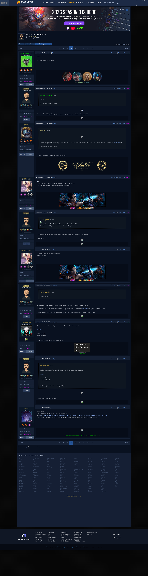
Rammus (76, 485)
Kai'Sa (48, 477)
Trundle (103, 469)
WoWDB (63, 537)
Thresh (103, 466)
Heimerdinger (51, 458)
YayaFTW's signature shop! (43, 44)
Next (126, 48)
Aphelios (21, 472)
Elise (34, 471)
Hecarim (35, 491)
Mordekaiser (63, 488)
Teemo (103, 465)
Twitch (103, 474)
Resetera (51, 536)
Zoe (116, 485)
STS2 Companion (79, 541)
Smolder (90, 483)
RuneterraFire (39, 541)
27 (87, 48)
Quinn (75, 482)
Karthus (49, 482)
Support (94, 547)
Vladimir (103, 491)
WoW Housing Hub (66, 539)
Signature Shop (79, 82)
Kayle (48, 487)
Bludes (26, 124)
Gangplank (36, 482)
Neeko (76, 463)
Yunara (117, 472)
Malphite (62, 477)
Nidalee (76, 465)
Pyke (75, 479)
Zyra (116, 487)
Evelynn (35, 472)
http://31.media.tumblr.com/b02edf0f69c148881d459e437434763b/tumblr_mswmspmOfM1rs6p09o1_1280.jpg (74, 415)
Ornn (75, 474)
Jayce (48, 471)
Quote (120, 53)
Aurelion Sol (22, 476)
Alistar (21, 465)
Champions (62, 3)
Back (21, 48)
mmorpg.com (78, 532)
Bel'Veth (21, 482)
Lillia (61, 468)
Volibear (117, 458)
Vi (101, 487)
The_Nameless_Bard (26, 53)
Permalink (114, 53)
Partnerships (86, 547)
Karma (48, 480)
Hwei (48, 460)
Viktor (103, 490)
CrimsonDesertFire (92, 532)
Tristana (103, 468)
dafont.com (117, 142)
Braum (21, 487)
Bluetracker (77, 534)
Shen (89, 474)
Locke (62, 471)
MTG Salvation (65, 534)
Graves (35, 488)
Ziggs (116, 482)
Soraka (90, 487)
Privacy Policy (61, 547)
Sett (89, 471)
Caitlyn (21, 490)
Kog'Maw (62, 461)
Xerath (117, 465)
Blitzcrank (22, 483)
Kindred (62, 458)
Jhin (48, 472)
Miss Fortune (64, 487)
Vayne (103, 480)
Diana (34, 465)
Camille (21, 491)
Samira (90, 465)
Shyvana (90, 476)
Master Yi (63, 482)
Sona (89, 485)
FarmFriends (52, 537)
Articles (100, 547)
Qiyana (76, 480)
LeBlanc (62, 463)
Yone (116, 469)
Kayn (48, 488)
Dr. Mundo (36, 466)
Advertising (69, 547)
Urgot (103, 477)
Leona (62, 466)
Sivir (89, 480)
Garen (35, 483)
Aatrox (21, 458)
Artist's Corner (30, 44)
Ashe (20, 474)
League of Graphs (40, 534)
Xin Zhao (117, 466)
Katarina (49, 485)
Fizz (34, 479)
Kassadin (49, 483)
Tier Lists (79, 3)
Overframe (77, 539)
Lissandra (63, 469)
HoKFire (89, 534)
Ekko (34, 469)
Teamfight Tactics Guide (74, 496)
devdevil (26, 408)
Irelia (48, 463)
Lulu (61, 474)
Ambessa (22, 466)
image (39, 329)
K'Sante (49, 476)
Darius (35, 463)
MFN (5, 3)
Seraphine (90, 469)
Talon (103, 461)
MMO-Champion (66, 541)
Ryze (89, 463)
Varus (103, 479)
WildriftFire (38, 539)
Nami (75, 458)
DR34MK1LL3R (26, 322)
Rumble (90, 461)
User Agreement (51, 547)
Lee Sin (62, 465)
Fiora (34, 477)
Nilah (75, 466)
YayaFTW (33, 36)
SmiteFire (51, 532)
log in (26, 447)
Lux (61, 476)
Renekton (76, 491)
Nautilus (76, 461)
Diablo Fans (77, 537)
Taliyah (103, 460)
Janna (48, 466)
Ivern (48, 465)
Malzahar (63, 479)
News (99, 3)
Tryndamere (104, 471)
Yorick (116, 471)
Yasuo (116, 468)
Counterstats (39, 537)
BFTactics (64, 532)
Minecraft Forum (66, 536)
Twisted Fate (104, 472)
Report (54, 53)
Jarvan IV (49, 468)
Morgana (62, 490)
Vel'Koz (103, 483)
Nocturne (76, 468)
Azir (20, 479)
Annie (21, 471)
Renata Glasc (77, 490)
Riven (89, 460)
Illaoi (48, 461)
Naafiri (62, 491)
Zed (116, 479)
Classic (71, 3)
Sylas (89, 490)
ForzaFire (51, 539)
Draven (35, 468)
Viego (103, 488)
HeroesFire (51, 541)
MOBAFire (38, 532)
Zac (116, 477)
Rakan (75, 483)
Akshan (21, 463)
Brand (21, 485)
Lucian (62, 472)
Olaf (75, 471)
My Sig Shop (82, 353)
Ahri (20, 460)
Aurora (21, 477)
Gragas (35, 487)
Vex (102, 485)
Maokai (62, 480)
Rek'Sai (76, 487)
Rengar (90, 458)
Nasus (76, 460)
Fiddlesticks (36, 476)
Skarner (90, 482)
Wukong (117, 461)
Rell (75, 488)
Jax (47, 469)
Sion (89, 479)
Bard (20, 480)
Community (90, 3)
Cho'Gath (35, 460)
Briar (20, 488)
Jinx (48, 474)
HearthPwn (77, 536)
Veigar (103, 482)
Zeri (116, 480)
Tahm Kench (104, 458)
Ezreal (35, 474)
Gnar (34, 485)
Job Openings (77, 547)
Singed (90, 477)
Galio (34, 480)
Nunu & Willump (78, 469)
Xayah (116, 463)
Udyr (102, 476)
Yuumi (117, 474)
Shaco (89, 472)
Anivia (21, 469)
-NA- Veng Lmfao (26, 178)
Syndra (90, 491)
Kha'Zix (49, 491)
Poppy (75, 477)
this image (85, 309)
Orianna (76, 472)
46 (92, 48)
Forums (21, 44)
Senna (89, 468)
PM (124, 53)
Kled (61, 460)
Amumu (21, 468)
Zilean (116, 483)
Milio (61, 485)
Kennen (49, 490)
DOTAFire (51, 534)
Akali (20, 461)
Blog (30, 84)
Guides (52, 3)
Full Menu (107, 3)
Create (45, 3)
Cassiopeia (36, 458)
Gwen (34, 490)
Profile (22, 84)
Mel (61, 483)
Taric (102, 463)
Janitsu (84, 352)
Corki (34, 461)
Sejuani (90, 466)
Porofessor (38, 536)
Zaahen (117, 476)
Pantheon (76, 476)
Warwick (117, 460)
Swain (89, 488)
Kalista (48, 479)
